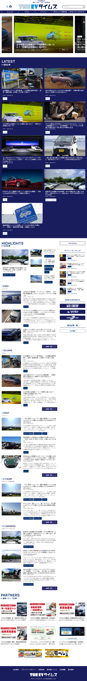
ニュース (10, 12)
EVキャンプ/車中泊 (60, 12)
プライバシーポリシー (28, 669)
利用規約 (41, 669)
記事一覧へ (49, 346)
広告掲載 (63, 669)
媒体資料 (71, 669)
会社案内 (16, 669)
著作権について (52, 669)
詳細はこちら (20, 49)
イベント (43, 12)
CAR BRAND (72, 243)
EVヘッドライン (48, 269)
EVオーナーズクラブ (77, 12)
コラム (27, 12)
